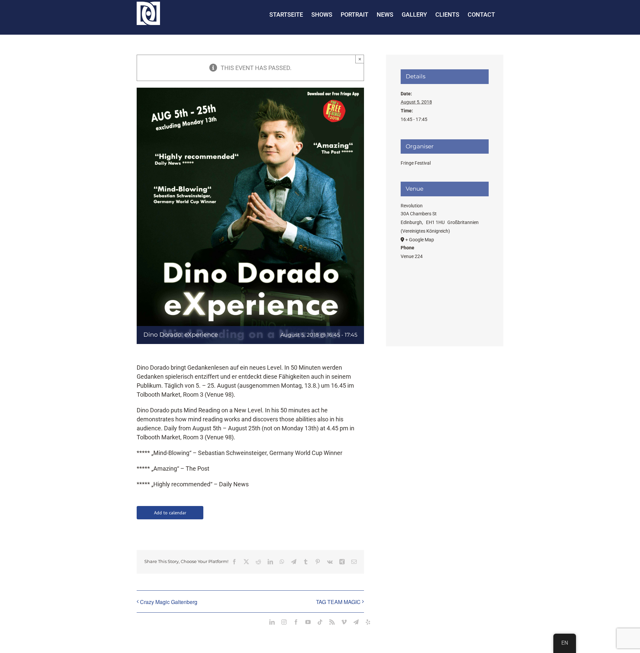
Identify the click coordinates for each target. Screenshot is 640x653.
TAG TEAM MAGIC (338, 602)
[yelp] (368, 622)
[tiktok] (320, 622)
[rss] (332, 622)
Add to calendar (170, 512)
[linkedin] (272, 622)
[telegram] (356, 622)
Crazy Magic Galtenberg (168, 602)
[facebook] (296, 622)
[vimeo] (344, 622)
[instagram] (284, 622)
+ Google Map (419, 239)
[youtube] (308, 622)
